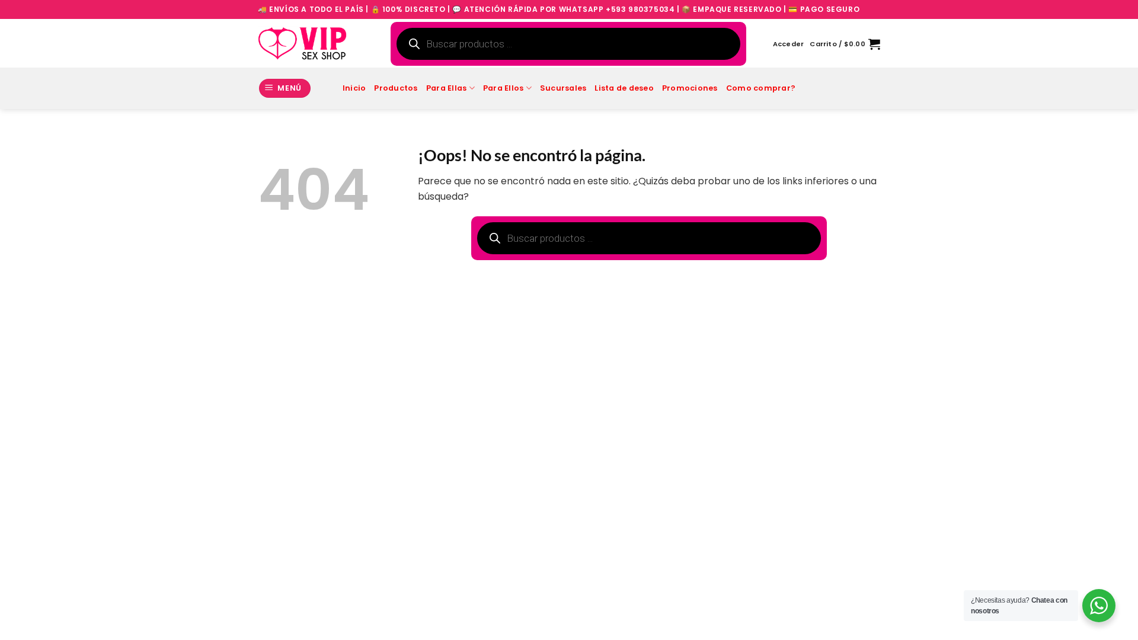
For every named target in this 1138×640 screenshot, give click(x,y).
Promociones (690, 88)
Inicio (354, 88)
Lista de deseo (624, 88)
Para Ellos (503, 88)
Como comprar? (760, 88)
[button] (788, 44)
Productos (395, 88)
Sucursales (563, 88)
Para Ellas (446, 88)
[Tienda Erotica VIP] (302, 43)
